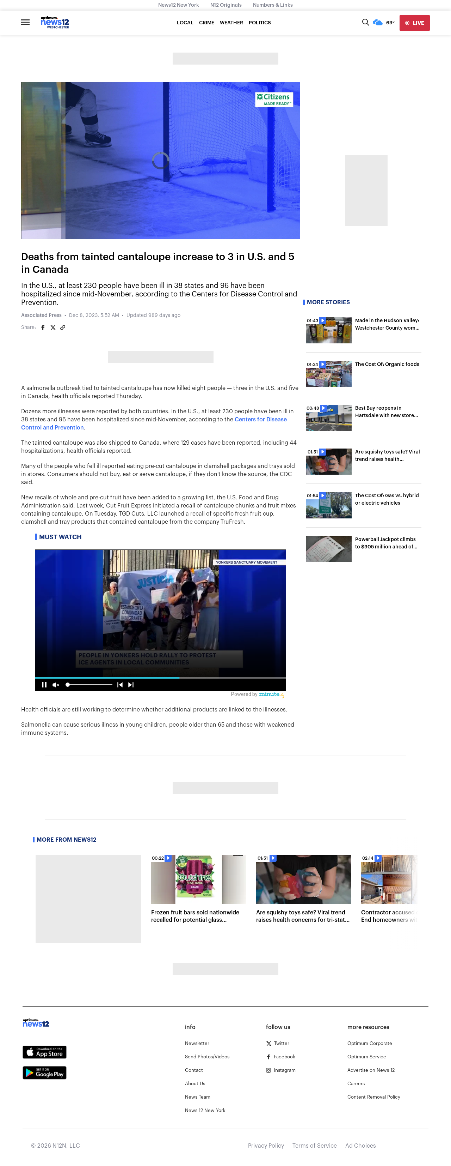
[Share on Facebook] (43, 327)
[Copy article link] (63, 327)
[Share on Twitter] (53, 327)
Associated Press (41, 315)
